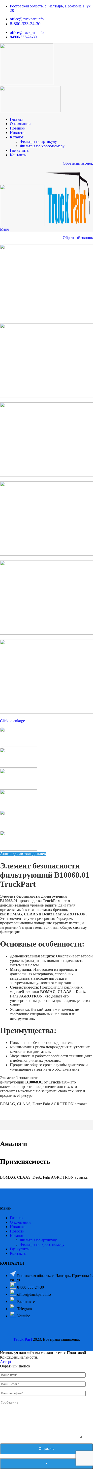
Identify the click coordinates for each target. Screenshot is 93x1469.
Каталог (17, 1235)
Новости (17, 1231)
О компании (20, 1222)
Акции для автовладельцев (23, 854)
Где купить (19, 1249)
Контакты (18, 1253)
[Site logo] (26, 84)
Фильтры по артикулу (38, 141)
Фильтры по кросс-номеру (42, 146)
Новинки (18, 1227)
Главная (16, 1218)
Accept (5, 1362)
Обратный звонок (78, 163)
